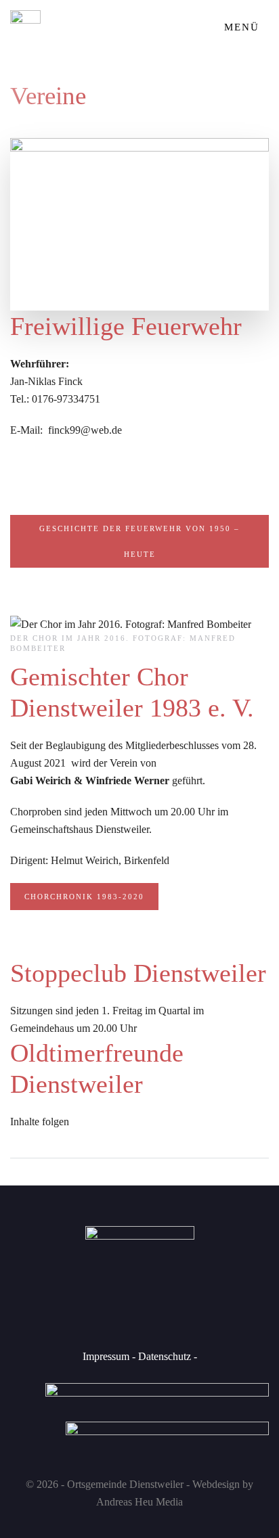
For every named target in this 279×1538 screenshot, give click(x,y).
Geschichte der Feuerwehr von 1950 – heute (139, 541)
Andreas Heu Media (139, 1502)
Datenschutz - (166, 1356)
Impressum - (109, 1356)
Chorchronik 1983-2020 (84, 896)
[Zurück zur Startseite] (25, 27)
